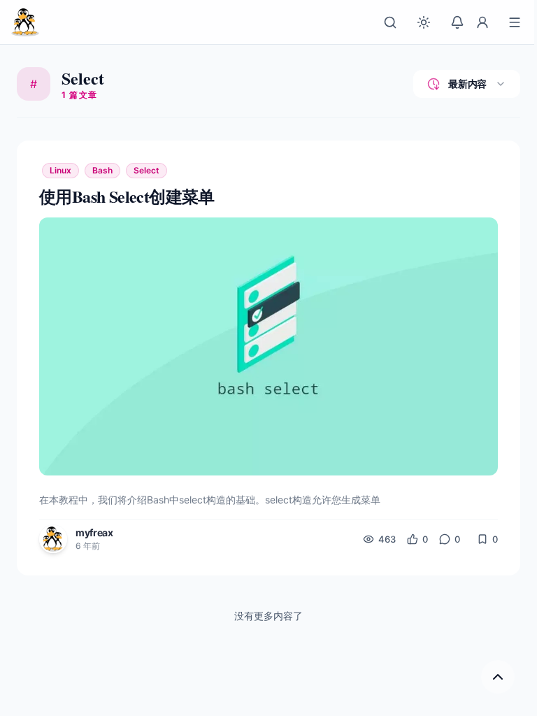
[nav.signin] (482, 22)
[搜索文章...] (390, 22)
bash (102, 170)
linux (60, 170)
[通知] (457, 22)
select (146, 170)
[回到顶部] (498, 677)
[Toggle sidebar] (514, 22)
